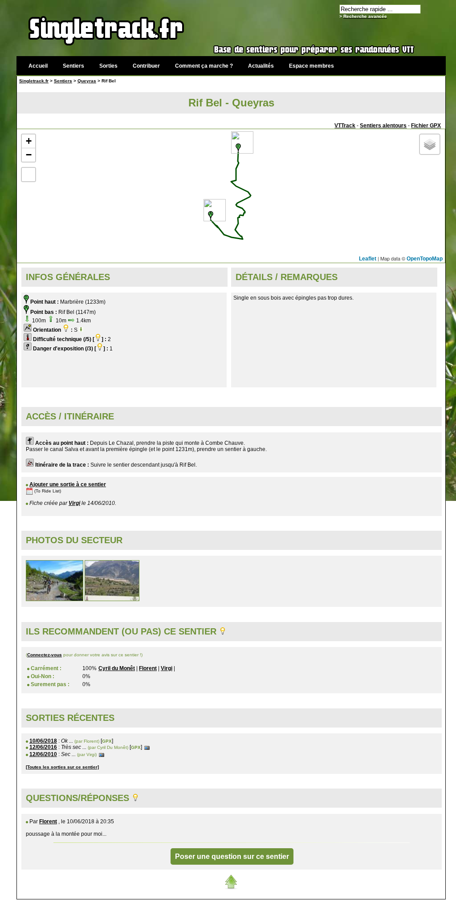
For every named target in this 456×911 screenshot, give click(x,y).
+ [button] (29, 140)
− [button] (29, 154)
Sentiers (73, 66)
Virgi (74, 503)
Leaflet (367, 259)
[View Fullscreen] (28, 174)
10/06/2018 (43, 741)
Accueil (38, 66)
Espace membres (311, 66)
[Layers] (430, 144)
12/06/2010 (43, 754)
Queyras (86, 80)
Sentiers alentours (383, 125)
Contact (378, 904)
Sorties (108, 66)
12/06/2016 (43, 747)
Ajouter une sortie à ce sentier (67, 484)
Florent (148, 668)
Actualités (261, 66)
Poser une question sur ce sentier (232, 856)
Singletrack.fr (34, 80)
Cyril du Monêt (116, 668)
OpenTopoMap (425, 259)
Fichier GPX (426, 125)
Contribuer (146, 66)
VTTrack (344, 125)
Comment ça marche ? (204, 66)
